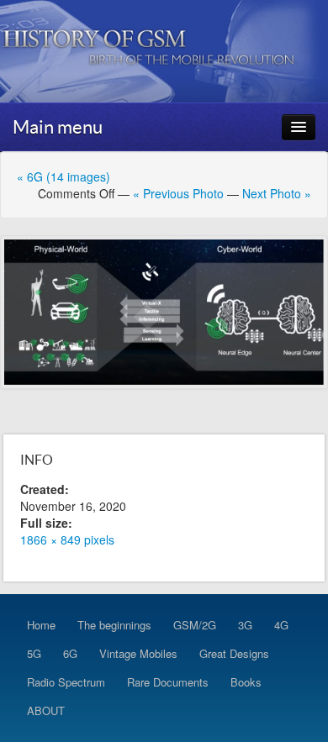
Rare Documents (168, 682)
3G (245, 625)
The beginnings (114, 625)
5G (34, 653)
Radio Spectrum (66, 682)
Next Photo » (276, 193)
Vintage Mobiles (138, 653)
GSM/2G (194, 625)
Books (246, 682)
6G (70, 653)
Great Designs (234, 653)
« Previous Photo (178, 193)
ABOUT (46, 710)
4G (281, 625)
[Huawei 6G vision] (164, 312)
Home (41, 625)
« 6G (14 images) (63, 176)
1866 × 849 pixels (67, 539)
